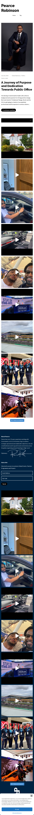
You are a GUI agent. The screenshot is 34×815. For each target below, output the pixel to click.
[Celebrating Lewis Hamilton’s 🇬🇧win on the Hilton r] (17, 272)
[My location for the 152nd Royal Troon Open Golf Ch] (17, 175)
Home (14, 15)
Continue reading (8, 110)
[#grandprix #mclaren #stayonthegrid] (17, 304)
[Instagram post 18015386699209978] (17, 142)
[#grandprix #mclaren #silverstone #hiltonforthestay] (17, 369)
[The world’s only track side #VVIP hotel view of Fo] (17, 337)
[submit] (31, 120)
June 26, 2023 (4, 75)
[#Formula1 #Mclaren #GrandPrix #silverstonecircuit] (17, 402)
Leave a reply (4, 78)
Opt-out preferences (17, 813)
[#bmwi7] (17, 207)
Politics (23, 75)
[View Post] (17, 47)
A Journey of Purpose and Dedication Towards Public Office (16, 86)
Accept (17, 809)
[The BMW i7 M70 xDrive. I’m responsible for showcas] (17, 240)
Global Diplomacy (16, 75)
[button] (31, 795)
